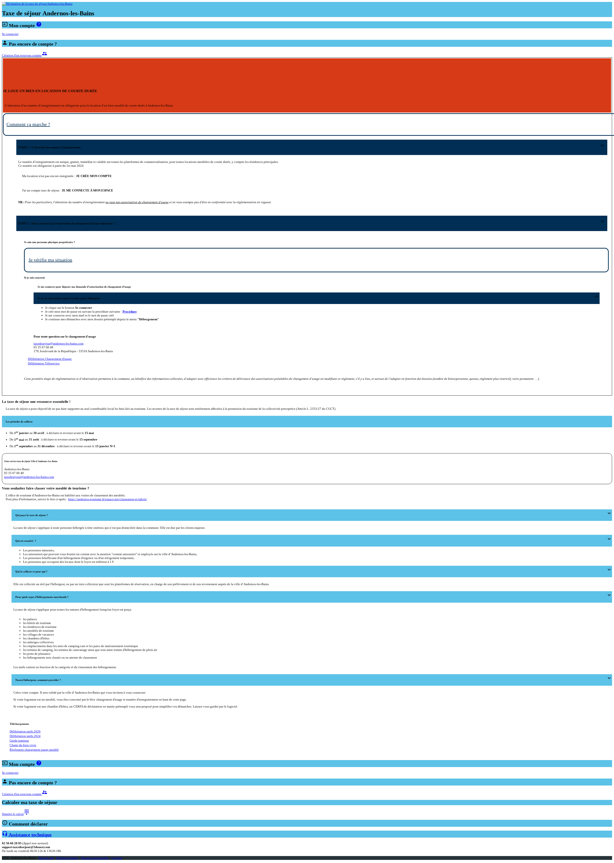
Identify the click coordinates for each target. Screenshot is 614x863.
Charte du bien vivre (23, 745)
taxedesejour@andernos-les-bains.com (58, 343)
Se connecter (10, 34)
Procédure (130, 311)
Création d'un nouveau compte (24, 55)
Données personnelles (95, 858)
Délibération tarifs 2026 (25, 731)
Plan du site (46, 858)
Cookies (117, 858)
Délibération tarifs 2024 (25, 736)
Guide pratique (19, 740)
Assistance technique (27, 834)
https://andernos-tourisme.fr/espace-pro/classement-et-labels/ (107, 499)
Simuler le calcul (16, 814)
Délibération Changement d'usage (50, 359)
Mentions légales (67, 858)
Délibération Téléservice (44, 363)
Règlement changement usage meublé (34, 749)
